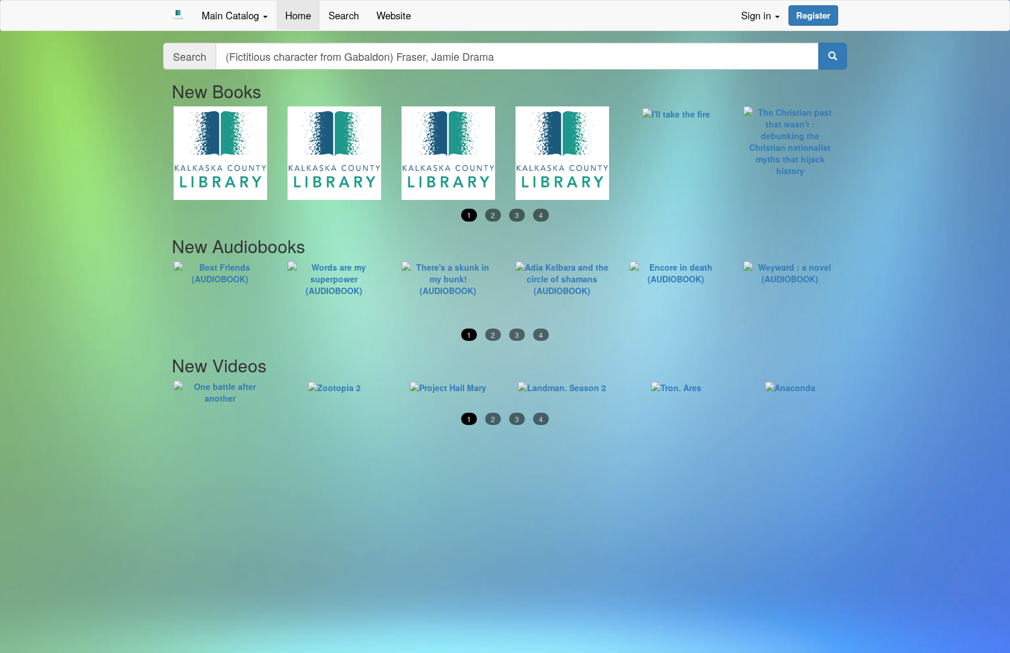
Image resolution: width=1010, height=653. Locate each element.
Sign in (757, 15)
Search (343, 15)
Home (298, 15)
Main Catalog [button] (232, 15)
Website (393, 15)
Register (813, 15)
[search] (832, 56)
